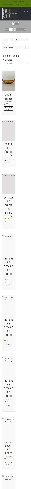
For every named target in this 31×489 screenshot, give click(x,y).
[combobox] (15, 63)
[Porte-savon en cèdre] (8, 428)
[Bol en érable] (8, 81)
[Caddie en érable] (8, 131)
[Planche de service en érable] (8, 245)
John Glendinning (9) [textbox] (14, 63)
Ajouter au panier (9, 108)
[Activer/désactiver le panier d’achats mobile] (24, 11)
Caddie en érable (9, 148)
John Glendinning (8, 101)
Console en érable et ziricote (8, 205)
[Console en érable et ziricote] (8, 184)
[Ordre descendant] (3, 43)
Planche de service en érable (8, 266)
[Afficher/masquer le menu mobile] (28, 11)
